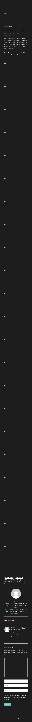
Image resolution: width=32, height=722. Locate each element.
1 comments (19, 33)
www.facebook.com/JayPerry (13, 609)
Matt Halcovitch (17, 579)
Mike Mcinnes (8, 581)
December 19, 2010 (8, 26)
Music (9, 35)
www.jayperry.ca (15, 613)
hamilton (7, 579)
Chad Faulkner (19, 577)
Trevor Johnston (20, 583)
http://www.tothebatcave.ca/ (12, 59)
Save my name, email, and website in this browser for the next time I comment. (15, 697)
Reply (23, 627)
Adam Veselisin (9, 577)
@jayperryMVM (20, 605)
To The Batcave (9, 583)
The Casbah (17, 581)
